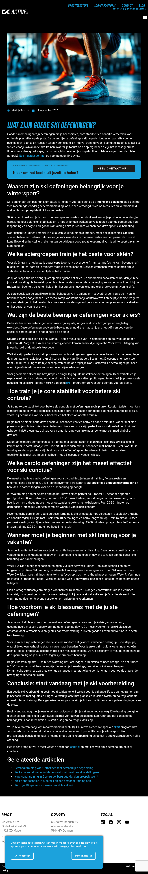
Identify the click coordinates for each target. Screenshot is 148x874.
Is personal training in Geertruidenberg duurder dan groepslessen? (56, 776)
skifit (69, 382)
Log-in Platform (105, 5)
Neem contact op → (114, 168)
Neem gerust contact (32, 155)
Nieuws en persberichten (129, 9)
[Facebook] (111, 822)
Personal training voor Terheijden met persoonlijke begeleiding (53, 768)
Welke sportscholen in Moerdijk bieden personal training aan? (53, 781)
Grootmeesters (78, 5)
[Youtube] (127, 822)
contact (75, 747)
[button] (145, 17)
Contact (127, 5)
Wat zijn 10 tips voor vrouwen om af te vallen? (43, 785)
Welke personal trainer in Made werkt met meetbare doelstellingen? (56, 772)
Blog (142, 5)
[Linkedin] (103, 822)
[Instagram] (119, 822)
